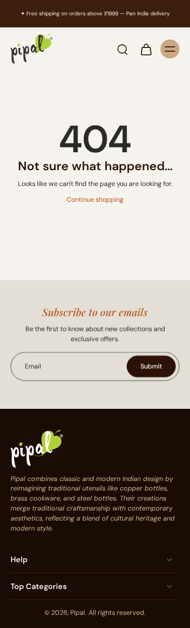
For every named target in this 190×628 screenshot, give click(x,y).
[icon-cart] (145, 49)
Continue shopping (95, 199)
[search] (122, 49)
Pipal (77, 613)
